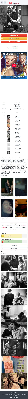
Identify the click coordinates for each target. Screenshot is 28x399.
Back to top (15, 392)
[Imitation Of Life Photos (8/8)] (14, 381)
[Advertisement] (14, 91)
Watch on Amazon (14, 38)
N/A (17, 112)
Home (3, 394)
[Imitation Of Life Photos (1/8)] (14, 263)
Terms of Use (23, 394)
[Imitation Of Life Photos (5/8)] (14, 330)
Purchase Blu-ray (14, 248)
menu (2, 2)
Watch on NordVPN (14, 42)
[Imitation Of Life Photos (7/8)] (14, 364)
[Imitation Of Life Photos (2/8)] (14, 280)
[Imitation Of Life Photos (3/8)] (14, 297)
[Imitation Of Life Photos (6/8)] (14, 347)
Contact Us (18, 394)
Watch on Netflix (14, 35)
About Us (13, 394)
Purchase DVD (14, 250)
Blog (6, 394)
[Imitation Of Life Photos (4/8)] (14, 313)
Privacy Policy (14, 395)
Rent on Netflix (14, 245)
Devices (9, 394)
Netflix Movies (12, 397)
